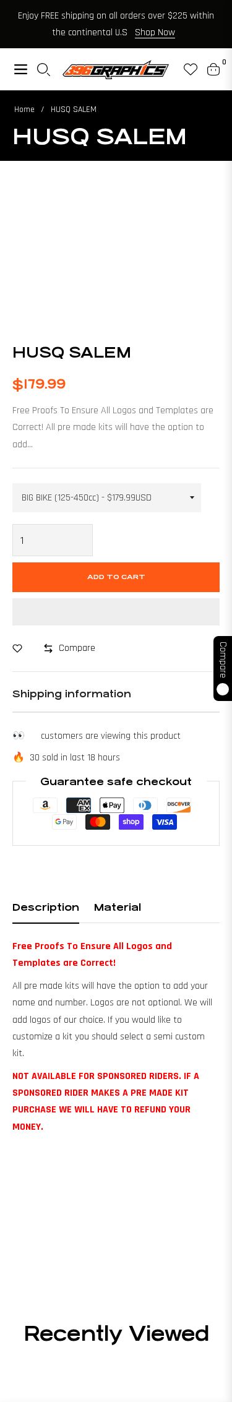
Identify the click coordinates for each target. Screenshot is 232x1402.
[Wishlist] (185, 69)
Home (24, 109)
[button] (116, 612)
